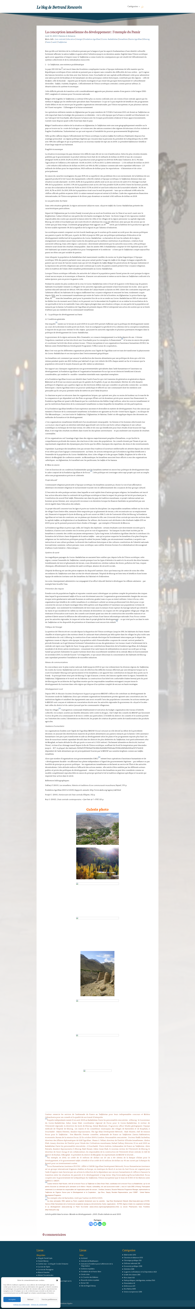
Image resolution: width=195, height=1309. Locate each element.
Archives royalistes (87, 1269)
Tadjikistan (62, 42)
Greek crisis (85, 1274)
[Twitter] (95, 1224)
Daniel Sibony (43, 1261)
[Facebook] (91, 1224)
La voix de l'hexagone (45, 1270)
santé (54, 42)
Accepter (12, 1299)
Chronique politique (131, 1260)
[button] (57, 1280)
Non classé (128, 1278)
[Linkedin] (100, 1224)
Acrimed (84, 1258)
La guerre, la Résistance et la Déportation (138, 1272)
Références (128, 1286)
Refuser (30, 1299)
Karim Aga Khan (135, 39)
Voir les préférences (49, 1299)
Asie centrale (60, 39)
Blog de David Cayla (45, 1258)
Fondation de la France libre (91, 1272)
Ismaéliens (123, 39)
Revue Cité (85, 1283)
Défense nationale (130, 1263)
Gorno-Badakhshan (110, 39)
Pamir (48, 42)
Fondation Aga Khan (92, 39)
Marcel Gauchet (43, 1272)
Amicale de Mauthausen (89, 1261)
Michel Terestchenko (45, 1275)
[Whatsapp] (104, 1224)
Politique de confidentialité (21, 1304)
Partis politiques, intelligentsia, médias (137, 1280)
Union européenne (131, 1292)
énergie (79, 39)
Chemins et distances (66, 36)
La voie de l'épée (44, 1267)
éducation (71, 39)
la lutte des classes (130, 1275)
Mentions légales (66, 1303)
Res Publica (128, 1289)
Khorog (146, 39)
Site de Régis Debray (88, 1286)
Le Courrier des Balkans (89, 1277)
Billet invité (128, 1255)
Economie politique (131, 1266)
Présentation (128, 1283)
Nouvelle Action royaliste (90, 1280)
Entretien (127, 1269)
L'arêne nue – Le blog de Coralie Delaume (53, 1264)
